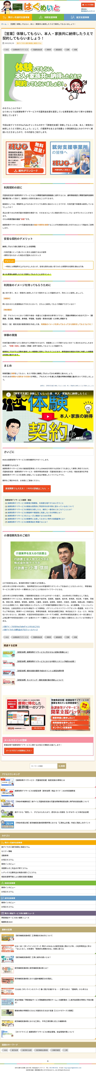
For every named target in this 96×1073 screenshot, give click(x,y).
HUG (7, 49)
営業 (67, 49)
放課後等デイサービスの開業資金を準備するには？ (28, 522)
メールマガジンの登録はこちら (18, 750)
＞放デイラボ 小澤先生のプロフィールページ (20, 629)
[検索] (61, 766)
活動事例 (4, 855)
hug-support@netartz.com (72, 1068)
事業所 (49, 49)
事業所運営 (56, 1050)
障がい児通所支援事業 (18, 17)
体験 (75, 49)
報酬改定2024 (6, 922)
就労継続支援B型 (42, 1050)
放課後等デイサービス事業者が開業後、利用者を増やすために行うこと (36, 503)
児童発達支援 (37, 49)
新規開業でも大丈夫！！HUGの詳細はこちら (27, 488)
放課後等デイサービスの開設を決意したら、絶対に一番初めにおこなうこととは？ (40, 509)
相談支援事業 (50, 17)
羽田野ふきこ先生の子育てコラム (14, 868)
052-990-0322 (54, 1068)
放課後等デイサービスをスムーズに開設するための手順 (29, 515)
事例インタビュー (8, 864)
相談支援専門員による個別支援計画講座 (17, 876)
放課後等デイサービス (20, 49)
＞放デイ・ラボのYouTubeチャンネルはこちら (21, 626)
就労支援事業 (82, 17)
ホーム (3, 24)
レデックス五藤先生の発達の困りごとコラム (18, 872)
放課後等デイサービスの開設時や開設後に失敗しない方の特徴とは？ (35, 512)
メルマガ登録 (89, 4)
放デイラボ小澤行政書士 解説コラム (15, 847)
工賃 (66, 1050)
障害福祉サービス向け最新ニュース (15, 917)
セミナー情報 (6, 851)
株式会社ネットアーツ (88, 11)
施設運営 (59, 49)
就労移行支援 (27, 1050)
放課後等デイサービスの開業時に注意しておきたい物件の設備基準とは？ (36, 519)
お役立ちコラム (7, 859)
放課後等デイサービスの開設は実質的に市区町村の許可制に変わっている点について (41, 506)
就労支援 (15, 1050)
